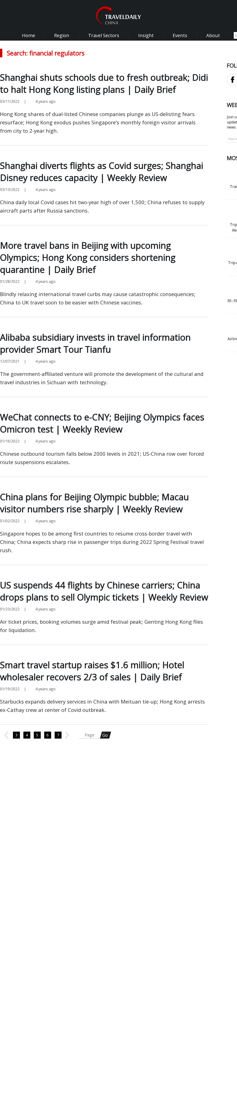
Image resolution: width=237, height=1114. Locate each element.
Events (180, 35)
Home (28, 35)
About (213, 35)
